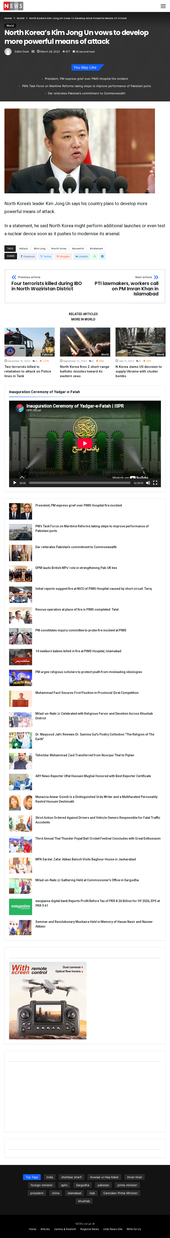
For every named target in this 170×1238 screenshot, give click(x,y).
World (20, 18)
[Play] (15, 483)
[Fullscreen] (155, 483)
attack (24, 248)
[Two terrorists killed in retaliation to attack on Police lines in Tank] (29, 342)
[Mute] (148, 483)
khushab (84, 1201)
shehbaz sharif (71, 1177)
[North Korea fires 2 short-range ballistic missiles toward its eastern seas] (85, 342)
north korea (59, 248)
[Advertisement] (85, 1096)
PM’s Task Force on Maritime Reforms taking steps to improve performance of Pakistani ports (86, 86)
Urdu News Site (112, 1229)
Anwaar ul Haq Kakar (104, 1177)
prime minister (127, 1185)
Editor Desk (22, 51)
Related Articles (83, 314)
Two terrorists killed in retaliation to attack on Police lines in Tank (27, 371)
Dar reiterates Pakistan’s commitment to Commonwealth (86, 93)
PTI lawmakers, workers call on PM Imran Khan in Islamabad (126, 286)
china (55, 1193)
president (37, 1193)
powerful (79, 248)
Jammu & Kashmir (65, 1229)
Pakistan (47, 354)
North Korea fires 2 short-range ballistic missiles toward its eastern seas (84, 371)
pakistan (103, 1185)
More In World (83, 319)
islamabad (74, 1193)
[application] (85, 444)
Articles (45, 1229)
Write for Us (134, 1229)
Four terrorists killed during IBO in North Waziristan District (47, 283)
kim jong (40, 248)
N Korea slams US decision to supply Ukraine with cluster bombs (139, 371)
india (49, 1177)
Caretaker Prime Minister (120, 1193)
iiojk (92, 1193)
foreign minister (42, 1185)
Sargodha (82, 1185)
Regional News (89, 1229)
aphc (64, 1185)
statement (97, 248)
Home (8, 18)
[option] (29, 353)
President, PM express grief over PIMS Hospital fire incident (86, 78)
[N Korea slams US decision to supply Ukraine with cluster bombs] (141, 342)
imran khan (134, 1177)
